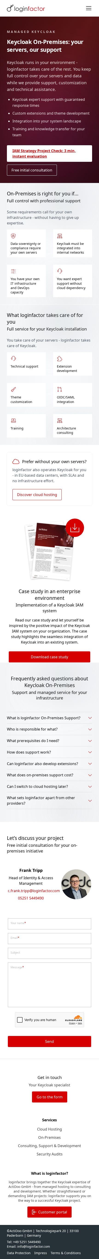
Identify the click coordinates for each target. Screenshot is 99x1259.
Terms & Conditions (66, 1253)
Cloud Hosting (49, 1129)
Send (49, 1041)
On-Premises (49, 1137)
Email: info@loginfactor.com (28, 1246)
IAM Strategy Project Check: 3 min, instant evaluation (44, 153)
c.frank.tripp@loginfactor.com (31, 890)
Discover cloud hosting (37, 494)
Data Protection (19, 1253)
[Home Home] (26, 8)
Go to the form (50, 1096)
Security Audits (50, 1154)
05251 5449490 (31, 898)
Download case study (49, 656)
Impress (40, 1253)
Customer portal (52, 1212)
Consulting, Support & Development (49, 1145)
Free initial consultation (32, 170)
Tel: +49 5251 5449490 (24, 1242)
